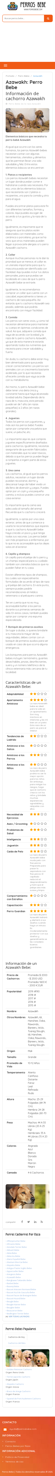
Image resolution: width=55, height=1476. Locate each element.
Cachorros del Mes (17, 1343)
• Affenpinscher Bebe (15, 1241)
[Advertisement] (27, 43)
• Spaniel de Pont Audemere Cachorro (23, 1398)
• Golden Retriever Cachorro (19, 1369)
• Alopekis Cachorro (15, 1384)
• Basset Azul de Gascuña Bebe (20, 1292)
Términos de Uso (14, 1461)
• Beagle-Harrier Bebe (16, 1304)
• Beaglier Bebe (13, 1307)
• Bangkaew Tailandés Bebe (19, 1280)
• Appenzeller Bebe (15, 1271)
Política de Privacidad (17, 1457)
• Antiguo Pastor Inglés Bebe (19, 1268)
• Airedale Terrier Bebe (16, 1247)
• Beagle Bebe (12, 1301)
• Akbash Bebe (12, 1250)
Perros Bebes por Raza (17, 1446)
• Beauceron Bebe (14, 1310)
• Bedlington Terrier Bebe (17, 1313)
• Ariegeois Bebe (13, 1274)
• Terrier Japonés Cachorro (18, 1376)
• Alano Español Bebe (16, 1259)
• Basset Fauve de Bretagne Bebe (21, 1295)
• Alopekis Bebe (13, 1265)
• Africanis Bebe (13, 1244)
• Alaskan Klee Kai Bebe (17, 1262)
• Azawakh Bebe (13, 1277)
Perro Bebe (23, 76)
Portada (10, 76)
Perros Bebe (8, 1471)
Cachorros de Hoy (16, 1337)
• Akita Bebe (11, 1253)
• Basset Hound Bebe (15, 1298)
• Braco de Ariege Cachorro (18, 1391)
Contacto (10, 1441)
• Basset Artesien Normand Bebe (21, 1289)
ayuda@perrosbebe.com (23, 1429)
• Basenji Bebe (12, 1286)
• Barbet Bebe (12, 1283)
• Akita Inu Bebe (13, 1256)
